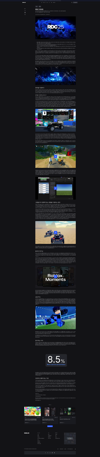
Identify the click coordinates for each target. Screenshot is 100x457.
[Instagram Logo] (47, 452)
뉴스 (36, 6)
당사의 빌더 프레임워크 (41, 438)
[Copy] (25, 10)
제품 (39, 6)
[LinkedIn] (25, 12)
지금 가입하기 (75, 2)
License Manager (49, 302)
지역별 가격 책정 (62, 374)
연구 (56, 435)
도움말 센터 (49, 435)
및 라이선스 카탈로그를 (55, 302)
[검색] (72, 2)
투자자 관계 (39, 443)
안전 (48, 434)
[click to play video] (55, 75)
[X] (25, 14)
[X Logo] (45, 452)
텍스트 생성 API (37, 140)
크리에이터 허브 (57, 438)
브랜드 (56, 434)
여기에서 (64, 262)
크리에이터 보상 (40, 373)
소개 (38, 434)
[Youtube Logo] (52, 452)
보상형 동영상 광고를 (46, 373)
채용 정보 (39, 442)
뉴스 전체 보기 (50, 426)
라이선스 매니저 (44, 302)
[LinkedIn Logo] (54, 452)
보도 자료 (49, 438)
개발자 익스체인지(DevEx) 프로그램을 (51, 55)
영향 (38, 435)
